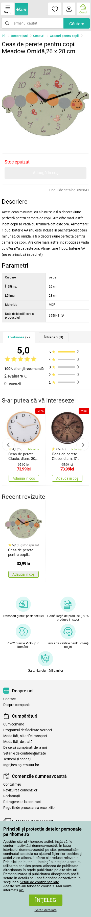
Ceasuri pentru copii (64, 36)
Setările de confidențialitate (24, 753)
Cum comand (13, 724)
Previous (8, 444)
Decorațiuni (19, 36)
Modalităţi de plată (18, 742)
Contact (9, 699)
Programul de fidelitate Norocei (27, 730)
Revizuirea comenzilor (20, 790)
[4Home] (5, 36)
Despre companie (16, 705)
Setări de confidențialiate (39, 882)
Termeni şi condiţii (17, 759)
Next (82, 444)
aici (21, 890)
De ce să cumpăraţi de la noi (25, 747)
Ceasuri (38, 36)
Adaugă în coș (45, 172)
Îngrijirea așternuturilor (21, 765)
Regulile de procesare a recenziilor (29, 808)
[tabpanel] (45, 101)
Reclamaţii (11, 796)
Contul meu (12, 784)
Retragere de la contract (22, 802)
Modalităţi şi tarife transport (25, 736)
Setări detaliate (46, 910)
